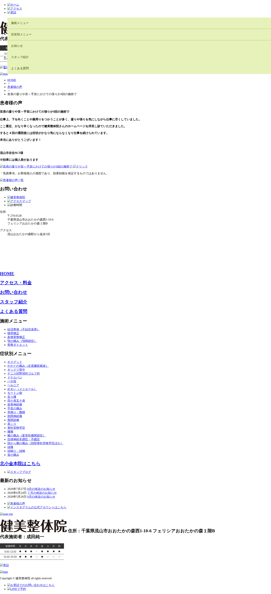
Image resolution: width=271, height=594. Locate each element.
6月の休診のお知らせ (41, 496)
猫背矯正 (13, 333)
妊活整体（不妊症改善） (23, 329)
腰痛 (10, 431)
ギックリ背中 (16, 369)
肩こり (11, 423)
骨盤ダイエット (17, 344)
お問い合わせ (13, 292)
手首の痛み (14, 408)
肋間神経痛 (14, 416)
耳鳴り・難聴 (16, 412)
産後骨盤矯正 (16, 337)
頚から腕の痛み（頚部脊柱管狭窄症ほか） (35, 443)
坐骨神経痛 (14, 404)
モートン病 (14, 392)
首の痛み (13, 454)
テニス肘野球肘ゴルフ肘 (23, 373)
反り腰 (11, 396)
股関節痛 (13, 420)
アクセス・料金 (16, 282)
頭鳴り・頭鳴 (16, 451)
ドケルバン (14, 377)
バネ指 (11, 381)
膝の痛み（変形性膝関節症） (26, 435)
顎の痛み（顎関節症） (22, 341)
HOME (11, 80)
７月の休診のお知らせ (42, 492)
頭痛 (10, 447)
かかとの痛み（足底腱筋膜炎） (28, 365)
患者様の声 (14, 86)
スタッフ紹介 (13, 301)
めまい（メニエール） (22, 389)
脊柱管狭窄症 (16, 427)
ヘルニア (13, 385)
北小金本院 (20, 463)
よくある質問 (13, 311)
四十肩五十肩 (16, 400)
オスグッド (14, 362)
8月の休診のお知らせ (41, 488)
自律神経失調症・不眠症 (23, 439)
